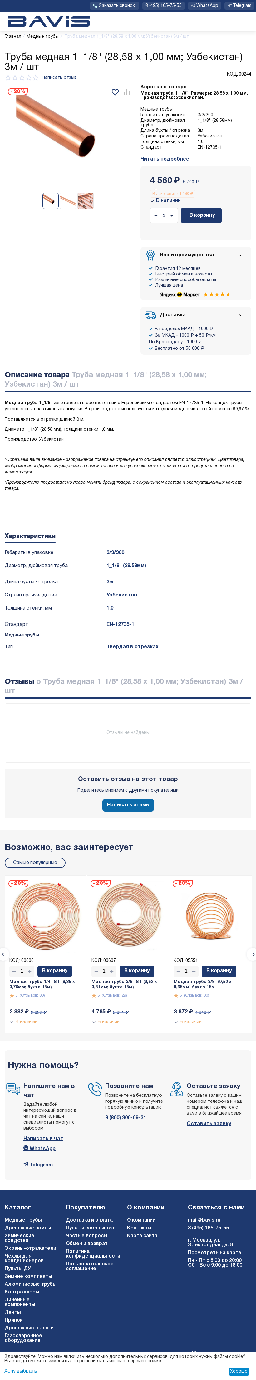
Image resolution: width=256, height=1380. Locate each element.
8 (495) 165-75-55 (163, 6)
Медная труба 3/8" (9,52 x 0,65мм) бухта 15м (203, 984)
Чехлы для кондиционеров (24, 1258)
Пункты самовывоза (91, 1228)
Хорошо (239, 1371)
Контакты (139, 1228)
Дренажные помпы (28, 1228)
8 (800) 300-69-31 (125, 1118)
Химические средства (19, 1238)
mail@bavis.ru (204, 1220)
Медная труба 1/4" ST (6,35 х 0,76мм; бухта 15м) (42, 984)
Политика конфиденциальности (93, 1254)
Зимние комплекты (28, 1276)
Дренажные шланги (29, 1328)
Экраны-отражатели (30, 1248)
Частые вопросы (86, 1236)
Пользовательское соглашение (90, 1266)
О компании (141, 1220)
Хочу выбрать (20, 1371)
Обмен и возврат (87, 1244)
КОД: (232, 74)
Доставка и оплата (89, 1220)
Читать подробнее (164, 159)
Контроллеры (22, 1292)
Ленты (13, 1312)
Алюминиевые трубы (31, 1284)
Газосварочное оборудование (23, 1338)
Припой (14, 1320)
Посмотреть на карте (214, 1253)
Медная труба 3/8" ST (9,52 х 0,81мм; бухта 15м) (124, 984)
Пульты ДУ (18, 1269)
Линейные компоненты (20, 1302)
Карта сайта (142, 1236)
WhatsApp (42, 1149)
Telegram (40, 1165)
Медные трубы (23, 1220)
